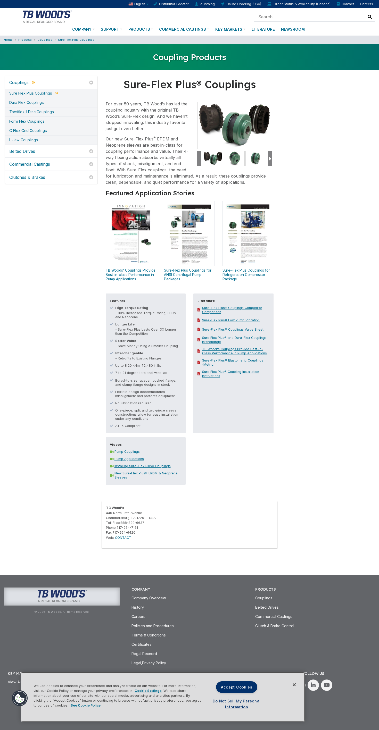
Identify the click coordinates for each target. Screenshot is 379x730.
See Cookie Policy (86, 705)
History (137, 607)
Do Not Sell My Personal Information (237, 704)
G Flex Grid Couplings (28, 130)
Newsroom (293, 29)
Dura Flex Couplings (26, 102)
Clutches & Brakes (27, 177)
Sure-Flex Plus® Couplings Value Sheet (232, 329)
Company (82, 29)
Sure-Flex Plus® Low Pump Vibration (231, 320)
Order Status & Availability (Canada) (302, 4)
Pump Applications (129, 459)
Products (139, 29)
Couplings (44, 39)
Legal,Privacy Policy (148, 663)
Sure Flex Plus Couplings (76, 39)
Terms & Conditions (148, 635)
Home (8, 39)
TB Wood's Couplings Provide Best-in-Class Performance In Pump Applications (234, 351)
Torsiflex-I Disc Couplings (31, 112)
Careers (366, 4)
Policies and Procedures (152, 626)
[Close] (294, 684)
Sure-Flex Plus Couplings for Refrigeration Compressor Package (246, 274)
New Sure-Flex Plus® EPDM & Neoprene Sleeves (146, 475)
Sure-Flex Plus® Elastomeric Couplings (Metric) (232, 362)
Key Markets (228, 29)
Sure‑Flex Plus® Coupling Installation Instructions (230, 374)
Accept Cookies (236, 687)
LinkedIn (313, 685)
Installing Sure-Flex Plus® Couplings (142, 466)
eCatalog (207, 4)
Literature (263, 29)
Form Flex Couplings (27, 121)
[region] (163, 697)
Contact (348, 4)
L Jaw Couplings (23, 140)
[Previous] (199, 158)
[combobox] (309, 16)
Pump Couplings (127, 452)
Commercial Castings (182, 29)
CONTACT (123, 538)
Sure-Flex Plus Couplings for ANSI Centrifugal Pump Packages (187, 274)
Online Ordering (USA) (243, 4)
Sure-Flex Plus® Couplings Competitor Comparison (232, 310)
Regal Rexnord (144, 653)
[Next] (270, 158)
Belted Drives (22, 151)
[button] (20, 698)
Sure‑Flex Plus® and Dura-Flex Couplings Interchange (234, 340)
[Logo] (47, 16)
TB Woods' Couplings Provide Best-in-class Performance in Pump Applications (130, 274)
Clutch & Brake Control (274, 626)
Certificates (141, 644)
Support (110, 29)
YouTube (326, 685)
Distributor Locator (174, 4)
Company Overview (148, 598)
